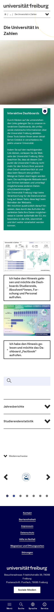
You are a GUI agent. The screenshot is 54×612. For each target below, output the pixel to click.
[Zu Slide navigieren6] (47, 496)
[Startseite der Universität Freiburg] (26, 6)
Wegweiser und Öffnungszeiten (27, 545)
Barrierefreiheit (27, 519)
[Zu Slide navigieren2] (20, 496)
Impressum (27, 526)
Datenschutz (27, 532)
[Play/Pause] (7, 496)
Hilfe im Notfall (27, 539)
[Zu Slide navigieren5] (40, 496)
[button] (27, 406)
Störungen (27, 552)
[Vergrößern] (46, 245)
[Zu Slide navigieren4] (33, 496)
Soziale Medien (27, 590)
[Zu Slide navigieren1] (13, 496)
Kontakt (27, 512)
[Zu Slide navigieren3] (27, 496)
